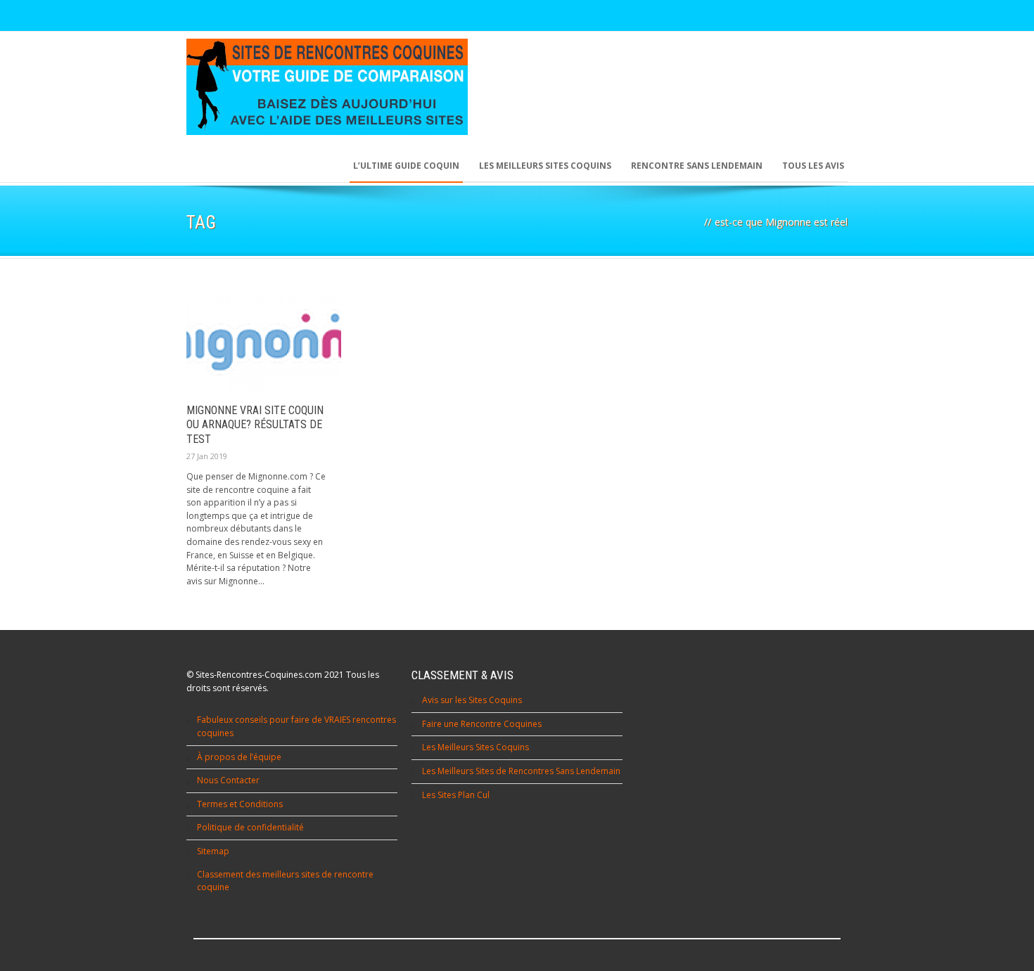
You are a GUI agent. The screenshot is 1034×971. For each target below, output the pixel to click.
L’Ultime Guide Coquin (406, 166)
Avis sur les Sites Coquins (472, 700)
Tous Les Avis (813, 166)
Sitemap (213, 851)
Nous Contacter (228, 780)
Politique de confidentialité (250, 827)
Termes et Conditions (240, 804)
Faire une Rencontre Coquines (482, 724)
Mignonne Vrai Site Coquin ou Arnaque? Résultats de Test (255, 425)
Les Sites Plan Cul (456, 795)
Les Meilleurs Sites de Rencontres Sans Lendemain (521, 771)
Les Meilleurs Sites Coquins (475, 747)
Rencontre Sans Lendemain (696, 166)
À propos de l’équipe (239, 757)
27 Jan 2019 (206, 456)
